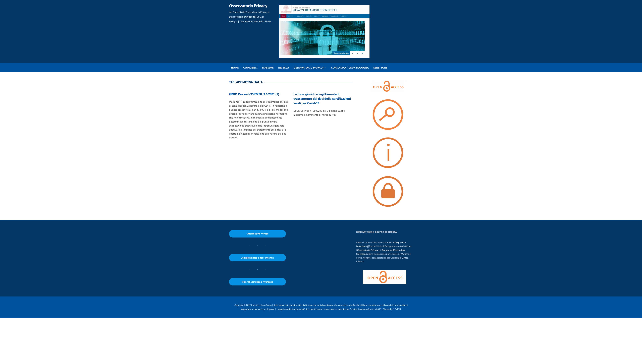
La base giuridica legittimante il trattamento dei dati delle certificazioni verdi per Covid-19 (322, 98)
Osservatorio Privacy (248, 5)
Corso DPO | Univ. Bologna (350, 67)
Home (235, 67)
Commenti (250, 67)
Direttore (380, 67)
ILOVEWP (397, 309)
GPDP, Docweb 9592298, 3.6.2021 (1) (254, 94)
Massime (268, 67)
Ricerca (283, 67)
